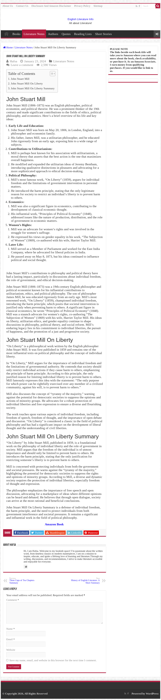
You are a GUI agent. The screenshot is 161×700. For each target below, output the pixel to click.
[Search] (157, 6)
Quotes (66, 34)
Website (10, 649)
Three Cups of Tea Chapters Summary (21, 580)
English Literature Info (80, 19)
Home (6, 33)
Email (10, 639)
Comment (12, 599)
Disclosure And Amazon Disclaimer (51, 5)
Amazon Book (54, 524)
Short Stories (103, 34)
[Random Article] (157, 34)
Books (16, 34)
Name (10, 628)
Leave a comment (22, 65)
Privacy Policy (82, 5)
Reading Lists (83, 34)
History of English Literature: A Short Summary (85, 580)
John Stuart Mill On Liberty (27, 83)
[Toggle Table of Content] (51, 73)
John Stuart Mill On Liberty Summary (33, 88)
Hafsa (13, 61)
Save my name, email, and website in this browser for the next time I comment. (53, 660)
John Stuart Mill (20, 78)
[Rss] (136, 6)
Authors (53, 34)
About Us (7, 5)
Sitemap (98, 5)
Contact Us (22, 5)
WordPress (152, 693)
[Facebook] (139, 6)
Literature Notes (34, 34)
